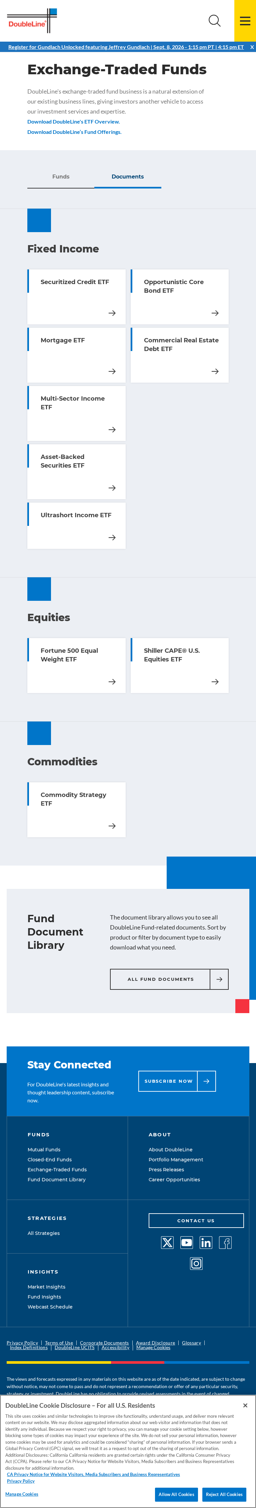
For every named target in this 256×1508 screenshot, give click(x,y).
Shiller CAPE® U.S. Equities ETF (215, 682)
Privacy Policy (22, 1342)
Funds (61, 177)
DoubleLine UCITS (75, 1347)
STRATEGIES (47, 1218)
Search (214, 21)
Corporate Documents (104, 1342)
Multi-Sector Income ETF (112, 430)
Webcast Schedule (50, 1307)
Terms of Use (59, 1342)
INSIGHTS (43, 1272)
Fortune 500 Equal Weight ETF (112, 682)
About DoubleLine (171, 1150)
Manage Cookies (153, 1347)
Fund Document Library (57, 1180)
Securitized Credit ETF (112, 313)
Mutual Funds (44, 1150)
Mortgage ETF (112, 371)
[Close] (245, 1405)
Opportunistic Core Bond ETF (215, 313)
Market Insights (46, 1287)
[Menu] (245, 21)
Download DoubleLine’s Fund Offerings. (74, 132)
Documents (128, 177)
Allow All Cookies (176, 1494)
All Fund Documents (161, 979)
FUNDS (39, 1134)
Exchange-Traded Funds (57, 1170)
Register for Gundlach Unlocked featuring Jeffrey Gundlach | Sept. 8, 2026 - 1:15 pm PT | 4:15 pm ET (126, 47)
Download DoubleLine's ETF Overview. (73, 121)
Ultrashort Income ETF (112, 538)
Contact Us (196, 1220)
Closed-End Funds (50, 1160)
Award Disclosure (155, 1342)
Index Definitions (29, 1347)
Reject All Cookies (224, 1494)
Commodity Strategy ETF (112, 826)
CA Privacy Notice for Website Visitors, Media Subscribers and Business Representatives (93, 1474)
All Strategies (44, 1233)
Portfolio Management (176, 1160)
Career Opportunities (174, 1180)
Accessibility (116, 1347)
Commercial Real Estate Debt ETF (215, 371)
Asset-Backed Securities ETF (112, 488)
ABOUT (160, 1134)
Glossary (191, 1342)
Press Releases (166, 1170)
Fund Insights (44, 1297)
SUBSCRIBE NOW (169, 1081)
